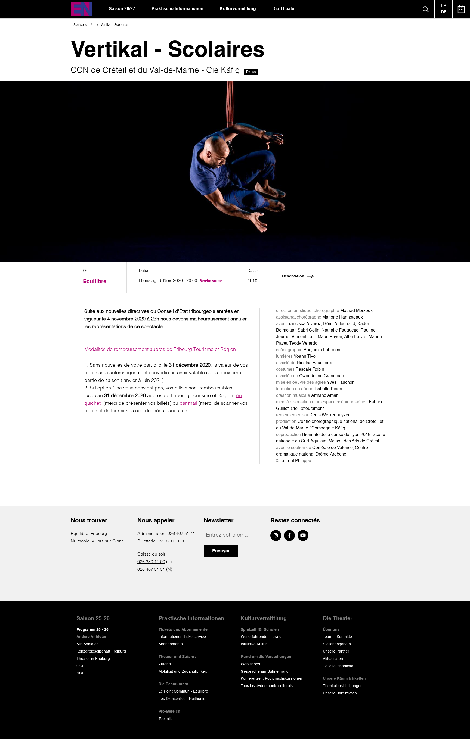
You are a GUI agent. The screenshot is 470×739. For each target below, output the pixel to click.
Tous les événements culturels (267, 686)
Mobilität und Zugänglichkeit (183, 671)
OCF (80, 666)
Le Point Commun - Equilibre (183, 691)
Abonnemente (171, 644)
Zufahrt (165, 664)
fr (443, 6)
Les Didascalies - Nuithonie (182, 699)
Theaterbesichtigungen (343, 686)
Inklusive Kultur (254, 644)
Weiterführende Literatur (262, 637)
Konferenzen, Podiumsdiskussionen (271, 679)
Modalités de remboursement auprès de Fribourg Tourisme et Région (160, 349)
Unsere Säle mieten (340, 693)
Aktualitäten (333, 659)
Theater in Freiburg (93, 659)
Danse (251, 72)
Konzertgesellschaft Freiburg (101, 651)
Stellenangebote (337, 644)
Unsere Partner (336, 651)
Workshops (250, 664)
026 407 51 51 (151, 569)
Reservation (293, 276)
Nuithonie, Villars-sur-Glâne (97, 541)
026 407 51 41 (181, 534)
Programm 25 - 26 (92, 630)
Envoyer (221, 551)
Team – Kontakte (337, 637)
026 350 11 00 (171, 541)
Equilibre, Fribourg (89, 534)
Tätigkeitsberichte (338, 666)
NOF (80, 673)
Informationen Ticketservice (182, 637)
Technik (165, 719)
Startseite (80, 25)
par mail (187, 403)
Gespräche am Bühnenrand (265, 671)
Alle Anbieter (87, 644)
